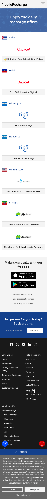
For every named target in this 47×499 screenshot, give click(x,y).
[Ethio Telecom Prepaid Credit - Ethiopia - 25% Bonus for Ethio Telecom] (23, 217)
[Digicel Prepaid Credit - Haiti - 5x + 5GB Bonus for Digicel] (23, 85)
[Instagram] (35, 344)
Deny (12, 489)
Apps (6, 432)
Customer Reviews (10, 388)
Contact (28, 363)
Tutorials (29, 367)
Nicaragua (14, 103)
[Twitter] (18, 344)
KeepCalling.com (32, 380)
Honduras (14, 136)
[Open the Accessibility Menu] (5, 444)
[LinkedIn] (30, 344)
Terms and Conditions (11, 375)
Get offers (35, 330)
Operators (8, 419)
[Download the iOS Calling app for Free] (23, 275)
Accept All (35, 489)
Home (4, 359)
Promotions (9, 427)
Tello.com (29, 376)
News (4, 383)
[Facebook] (12, 344)
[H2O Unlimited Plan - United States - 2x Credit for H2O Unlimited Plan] (23, 184)
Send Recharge (10, 414)
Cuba (11, 37)
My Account (7, 363)
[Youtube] (24, 344)
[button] (43, 4)
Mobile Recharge (9, 410)
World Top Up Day (12, 440)
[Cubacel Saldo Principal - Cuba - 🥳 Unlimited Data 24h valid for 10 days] (23, 52)
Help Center (30, 359)
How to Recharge (11, 436)
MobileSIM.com (32, 385)
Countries (8, 423)
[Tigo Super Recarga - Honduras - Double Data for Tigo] (23, 151)
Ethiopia (13, 202)
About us (6, 379)
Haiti (11, 70)
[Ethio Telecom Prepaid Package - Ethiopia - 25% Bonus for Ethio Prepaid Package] (23, 240)
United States (16, 169)
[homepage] (21, 4)
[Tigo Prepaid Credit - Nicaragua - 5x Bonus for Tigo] (23, 118)
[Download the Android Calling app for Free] (23, 284)
